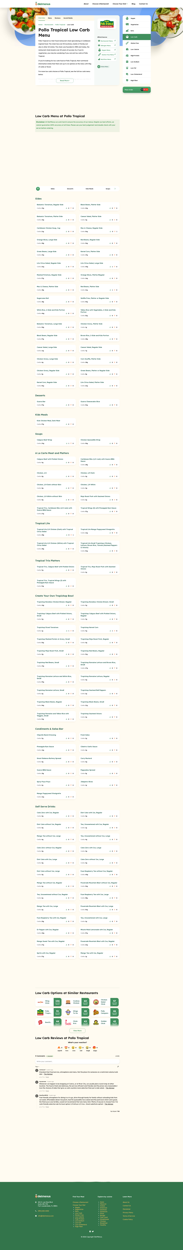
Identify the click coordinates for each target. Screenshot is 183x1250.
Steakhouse (104, 1219)
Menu (50, 18)
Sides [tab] (53, 189)
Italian (102, 1206)
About (86, 4)
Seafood (103, 1210)
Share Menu (104, 66)
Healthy (103, 1225)
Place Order (129, 90)
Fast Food (104, 1217)
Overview (41, 18)
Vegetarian (79, 1209)
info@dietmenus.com (46, 1216)
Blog (133, 4)
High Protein (79, 1219)
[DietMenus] (42, 4)
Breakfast (103, 1223)
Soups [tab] (108, 189)
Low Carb (78, 1213)
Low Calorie (79, 1217)
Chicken (103, 1221)
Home (40, 25)
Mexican (103, 1204)
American (103, 1208)
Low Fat (78, 1223)
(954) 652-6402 (43, 1211)
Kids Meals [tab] (89, 189)
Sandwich (103, 1212)
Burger (102, 1215)
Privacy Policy (128, 1212)
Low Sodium (79, 1221)
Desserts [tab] (70, 189)
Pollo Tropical (60, 25)
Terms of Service (129, 1216)
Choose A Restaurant (100, 4)
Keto (77, 1211)
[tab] (41, 18)
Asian (102, 1202)
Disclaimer (126, 1209)
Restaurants (49, 25)
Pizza (102, 1213)
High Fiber (79, 1226)
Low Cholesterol (81, 1225)
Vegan (77, 1207)
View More (77, 1031)
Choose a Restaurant (80, 1202)
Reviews (58, 18)
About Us (126, 1202)
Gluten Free (79, 1215)
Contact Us (143, 4)
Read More (64, 81)
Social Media (68, 18)
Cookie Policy (128, 1219)
